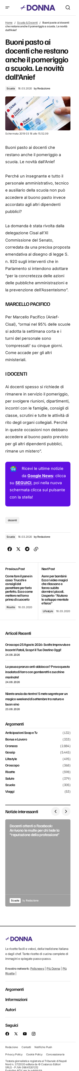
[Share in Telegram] (27, 549)
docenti (12, 520)
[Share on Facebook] (9, 549)
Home (9, 22)
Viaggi (9, 792)
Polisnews (37, 968)
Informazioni (16, 999)
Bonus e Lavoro (16, 739)
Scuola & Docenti (27, 22)
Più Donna (53, 968)
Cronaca (11, 746)
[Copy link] (36, 549)
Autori (10, 1009)
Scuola (11, 88)
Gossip (10, 752)
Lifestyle (48, 611)
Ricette (11, 607)
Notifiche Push (43, 1047)
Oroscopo (12, 765)
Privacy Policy (14, 1054)
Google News (40, 475)
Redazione (11, 1047)
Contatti (26, 1047)
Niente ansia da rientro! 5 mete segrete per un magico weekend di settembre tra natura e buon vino (36, 698)
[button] (7, 7)
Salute (9, 779)
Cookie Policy (34, 1054)
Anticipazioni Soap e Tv (21, 733)
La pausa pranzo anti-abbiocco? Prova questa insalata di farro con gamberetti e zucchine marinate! (37, 671)
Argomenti (14, 989)
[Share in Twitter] (18, 549)
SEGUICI (23, 482)
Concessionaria (55, 1054)
